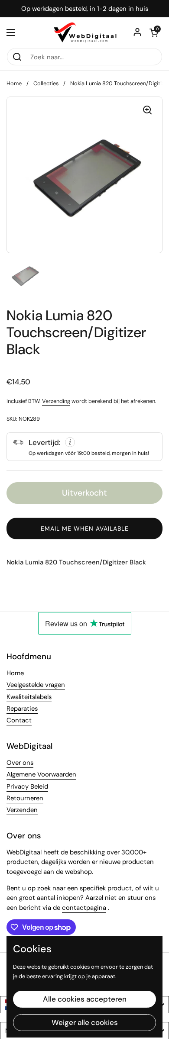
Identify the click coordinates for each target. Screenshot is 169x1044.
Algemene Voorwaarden (41, 774)
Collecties (45, 83)
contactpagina (84, 907)
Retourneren (24, 798)
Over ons (19, 762)
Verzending (56, 401)
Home (14, 83)
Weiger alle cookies (85, 1022)
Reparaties (22, 708)
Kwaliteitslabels (29, 697)
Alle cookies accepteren (85, 999)
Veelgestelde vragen (35, 684)
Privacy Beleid (27, 786)
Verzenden (22, 810)
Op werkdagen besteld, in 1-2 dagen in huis (84, 9)
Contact (19, 720)
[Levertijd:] (84, 447)
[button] (153, 32)
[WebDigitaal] (84, 32)
